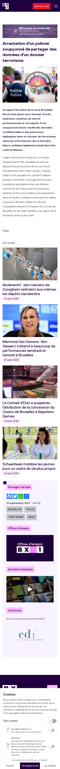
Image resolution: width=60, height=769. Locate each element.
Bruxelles (14, 509)
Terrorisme (15, 517)
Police (30, 509)
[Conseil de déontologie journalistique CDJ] (30, 635)
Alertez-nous (41, 6)
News (31, 517)
